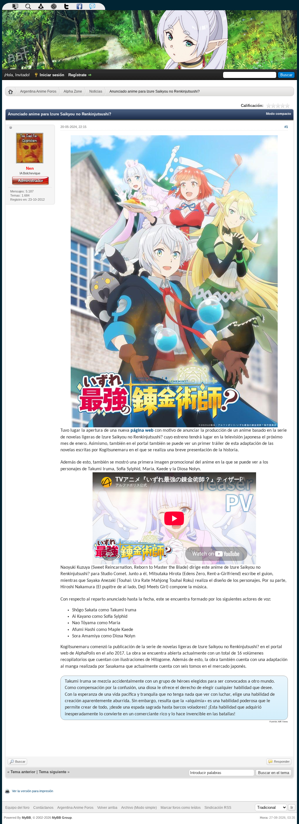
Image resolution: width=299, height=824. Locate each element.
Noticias (95, 91)
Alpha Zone (73, 91)
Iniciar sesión (52, 75)
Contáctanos (43, 808)
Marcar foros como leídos (181, 808)
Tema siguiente (52, 772)
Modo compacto (278, 113)
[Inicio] (12, 91)
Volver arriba (107, 808)
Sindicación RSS (217, 808)
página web (142, 430)
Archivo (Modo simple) (139, 808)
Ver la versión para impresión (32, 791)
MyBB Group (62, 817)
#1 (286, 127)
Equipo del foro (17, 808)
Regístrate (77, 75)
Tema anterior (23, 772)
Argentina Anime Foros (38, 91)
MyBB (26, 817)
